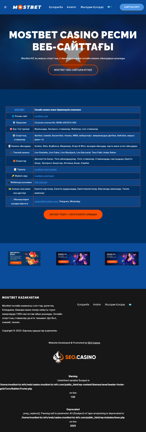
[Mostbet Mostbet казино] (27, 7)
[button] (111, 6)
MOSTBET (20, 109)
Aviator (72, 7)
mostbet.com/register (46, 169)
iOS (36, 182)
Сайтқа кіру (132, 7)
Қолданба (56, 7)
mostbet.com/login (44, 176)
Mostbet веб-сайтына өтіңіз (73, 69)
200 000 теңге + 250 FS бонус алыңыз (73, 214)
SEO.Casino (94, 342)
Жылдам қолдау (92, 7)
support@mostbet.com (46, 201)
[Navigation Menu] (5, 7)
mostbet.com (41, 116)
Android (43, 182)
